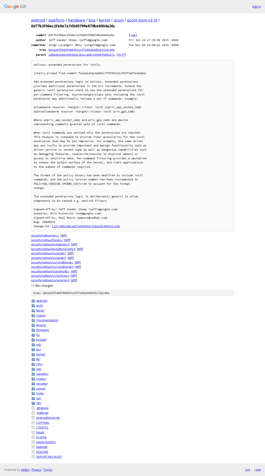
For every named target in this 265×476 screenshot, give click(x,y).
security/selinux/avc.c (45, 235)
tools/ (40, 393)
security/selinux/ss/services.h (50, 280)
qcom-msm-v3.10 (142, 20)
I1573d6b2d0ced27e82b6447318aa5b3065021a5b (86, 226)
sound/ (41, 388)
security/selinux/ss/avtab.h (48, 258)
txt (247, 469)
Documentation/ (47, 320)
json (257, 469)
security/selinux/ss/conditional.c (52, 262)
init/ (38, 345)
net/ (39, 369)
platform (56, 20)
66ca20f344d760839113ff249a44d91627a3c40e (81, 50)
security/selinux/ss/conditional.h (52, 267)
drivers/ (41, 325)
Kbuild (40, 432)
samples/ (42, 374)
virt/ (38, 403)
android (38, 20)
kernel (104, 20)
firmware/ (42, 330)
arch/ (39, 305)
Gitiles (25, 470)
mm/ (39, 364)
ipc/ (38, 349)
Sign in (256, 6)
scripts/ (41, 379)
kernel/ (40, 354)
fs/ (38, 335)
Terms (47, 470)
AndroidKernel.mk (48, 418)
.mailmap (42, 413)
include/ (41, 340)
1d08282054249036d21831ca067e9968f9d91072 (81, 55)
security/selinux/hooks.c (47, 240)
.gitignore (42, 408)
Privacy (36, 470)
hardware (76, 20)
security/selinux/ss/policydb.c (50, 271)
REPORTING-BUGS (49, 457)
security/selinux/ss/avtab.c (48, 253)
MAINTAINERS (46, 442)
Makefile (42, 447)
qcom (119, 20)
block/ (40, 310)
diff (121, 55)
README (42, 452)
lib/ (38, 359)
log (132, 35)
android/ (41, 301)
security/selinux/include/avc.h (50, 244)
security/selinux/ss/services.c (50, 276)
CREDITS (42, 427)
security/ (42, 383)
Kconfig (41, 437)
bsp (92, 20)
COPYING (42, 423)
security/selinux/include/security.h (53, 249)
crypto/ (41, 315)
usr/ (38, 398)
